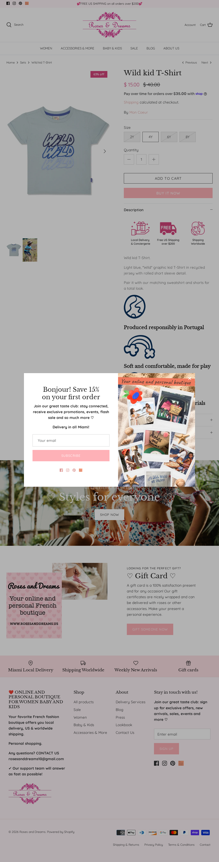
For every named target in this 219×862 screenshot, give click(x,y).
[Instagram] (67, 470)
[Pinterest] (74, 470)
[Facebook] (61, 470)
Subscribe (71, 456)
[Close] (189, 378)
